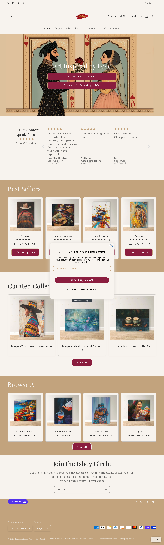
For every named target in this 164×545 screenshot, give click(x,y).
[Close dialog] (111, 245)
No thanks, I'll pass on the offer (82, 289)
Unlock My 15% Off (82, 280)
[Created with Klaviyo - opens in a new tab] (82, 300)
